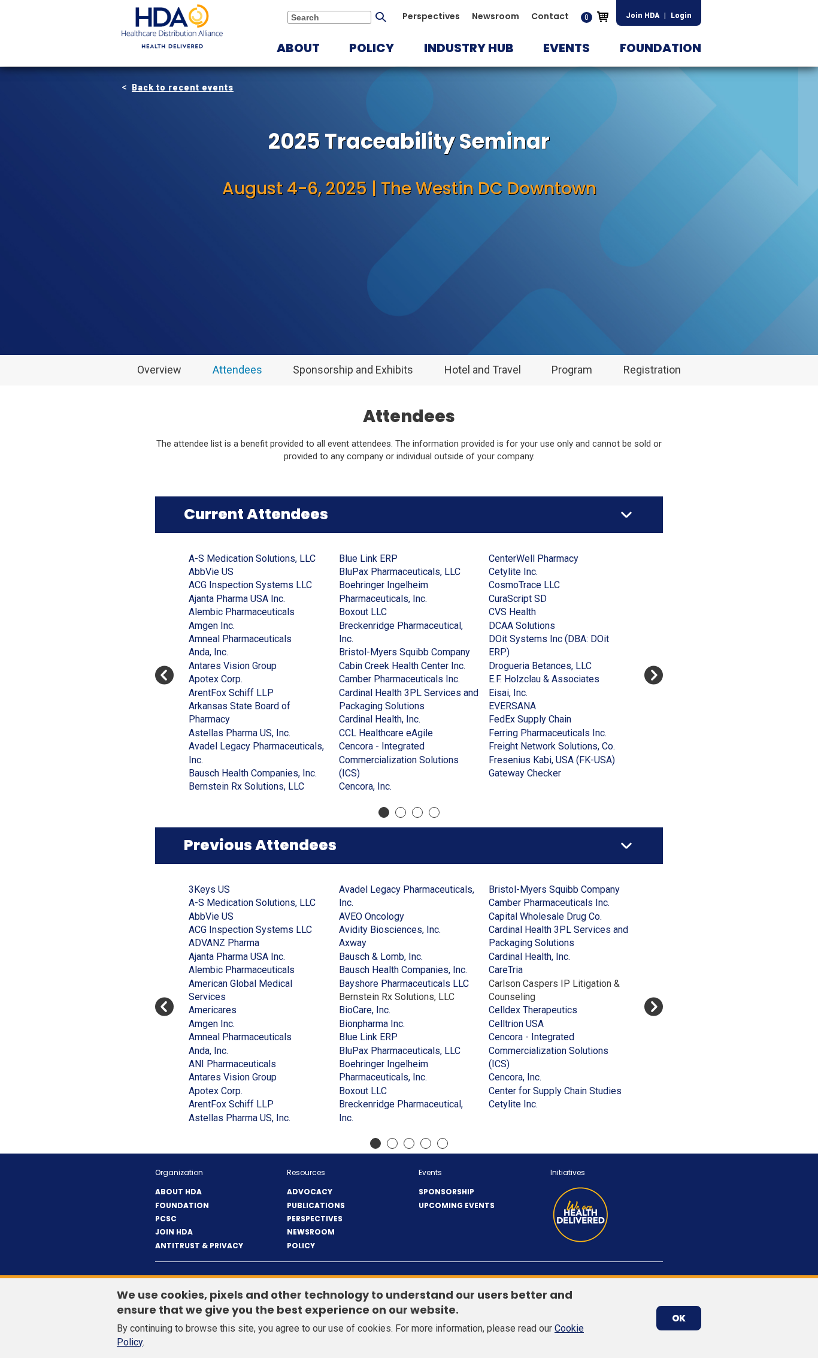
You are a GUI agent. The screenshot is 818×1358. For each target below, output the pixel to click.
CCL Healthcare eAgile (386, 733)
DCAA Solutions (522, 625)
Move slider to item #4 (434, 812)
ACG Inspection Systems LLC (250, 585)
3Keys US (209, 889)
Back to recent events (183, 87)
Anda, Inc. (208, 652)
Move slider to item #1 (383, 812)
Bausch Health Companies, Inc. (253, 773)
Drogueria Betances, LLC (540, 666)
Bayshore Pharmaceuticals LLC (404, 983)
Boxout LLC (363, 612)
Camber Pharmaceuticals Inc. (399, 679)
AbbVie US (211, 571)
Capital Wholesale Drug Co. (545, 916)
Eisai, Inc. (508, 692)
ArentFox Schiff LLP (231, 692)
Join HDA (642, 15)
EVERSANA (512, 706)
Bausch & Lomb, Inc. (381, 956)
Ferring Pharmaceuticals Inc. (548, 733)
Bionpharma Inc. (372, 1023)
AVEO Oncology (371, 916)
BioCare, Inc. (364, 1010)
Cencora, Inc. (365, 786)
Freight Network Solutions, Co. (552, 746)
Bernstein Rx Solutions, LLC (246, 786)
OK (679, 1318)
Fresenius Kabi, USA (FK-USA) (552, 760)
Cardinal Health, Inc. (379, 719)
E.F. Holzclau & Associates (544, 679)
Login (681, 15)
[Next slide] (653, 675)
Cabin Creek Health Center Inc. (402, 666)
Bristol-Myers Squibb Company (404, 652)
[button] (298, 48)
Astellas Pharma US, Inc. (239, 733)
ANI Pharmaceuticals (232, 1064)
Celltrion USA (516, 1023)
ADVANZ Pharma (224, 943)
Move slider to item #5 (442, 1143)
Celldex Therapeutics (533, 1010)
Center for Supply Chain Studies (555, 1091)
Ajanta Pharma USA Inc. (237, 598)
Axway (352, 943)
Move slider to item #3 (417, 812)
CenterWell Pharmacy (533, 558)
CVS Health (512, 612)
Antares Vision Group (233, 666)
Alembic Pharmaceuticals (242, 612)
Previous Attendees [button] (260, 845)
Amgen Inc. (212, 625)
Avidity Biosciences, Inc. (390, 929)
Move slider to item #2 (400, 812)
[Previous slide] (164, 675)
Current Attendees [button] (256, 514)
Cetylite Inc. (513, 571)
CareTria (506, 969)
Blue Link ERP (368, 558)
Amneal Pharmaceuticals (240, 639)
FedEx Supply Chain (530, 719)
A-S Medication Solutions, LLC (252, 558)
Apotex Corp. (216, 679)
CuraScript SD (518, 598)
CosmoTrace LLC (524, 585)
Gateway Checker (525, 773)
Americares (213, 1010)
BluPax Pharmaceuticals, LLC (399, 571)
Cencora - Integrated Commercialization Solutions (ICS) (399, 759)
